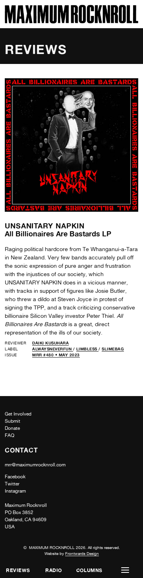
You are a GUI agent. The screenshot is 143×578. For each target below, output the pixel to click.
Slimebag (113, 348)
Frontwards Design (82, 553)
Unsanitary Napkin (45, 225)
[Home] (71, 21)
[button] (125, 570)
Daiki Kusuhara (50, 342)
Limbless (87, 348)
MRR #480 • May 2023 (56, 354)
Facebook (15, 476)
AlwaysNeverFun (52, 348)
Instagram (15, 491)
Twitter (12, 484)
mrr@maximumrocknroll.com (35, 465)
